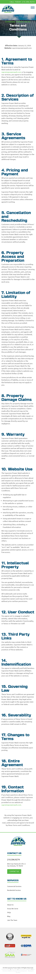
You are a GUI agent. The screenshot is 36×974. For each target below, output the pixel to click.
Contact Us (14, 871)
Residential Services (14, 890)
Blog (8, 916)
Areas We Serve (12, 908)
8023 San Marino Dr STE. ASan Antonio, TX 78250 (16, 865)
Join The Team (12, 920)
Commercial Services (14, 886)
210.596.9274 (28, 2)
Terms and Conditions (24, 969)
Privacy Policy (6, 969)
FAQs (9, 912)
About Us (10, 905)
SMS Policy (14, 969)
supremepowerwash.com (11, 72)
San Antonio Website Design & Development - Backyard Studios (18, 970)
